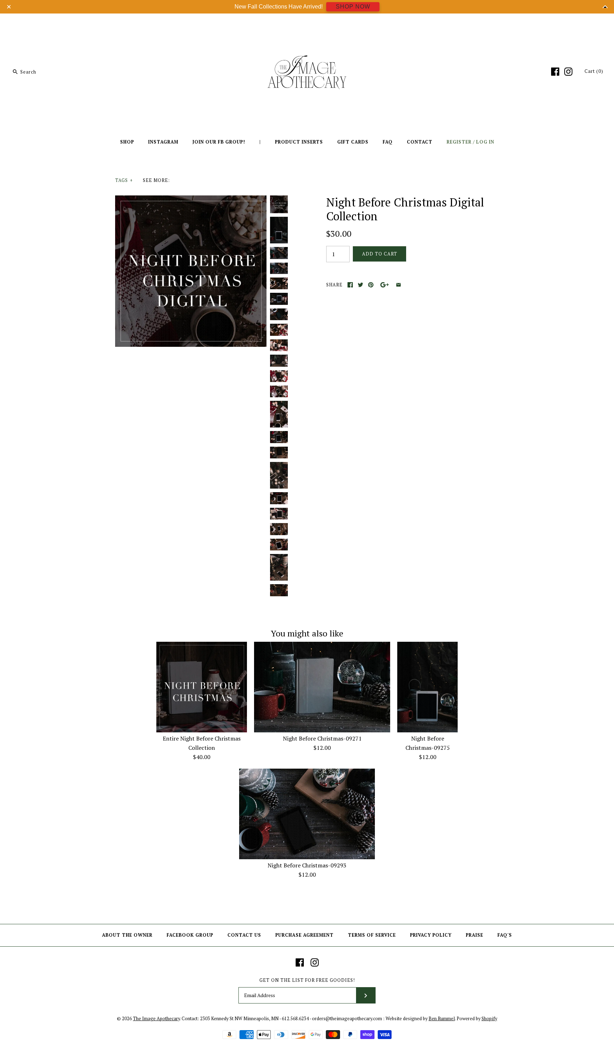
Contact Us (244, 935)
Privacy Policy (431, 935)
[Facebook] (555, 72)
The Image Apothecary (156, 1019)
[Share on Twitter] (360, 284)
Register (459, 142)
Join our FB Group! (219, 142)
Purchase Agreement (304, 935)
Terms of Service (372, 935)
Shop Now (353, 7)
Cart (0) (594, 71)
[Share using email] (398, 284)
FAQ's (504, 935)
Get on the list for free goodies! (307, 980)
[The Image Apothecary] (307, 24)
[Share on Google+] (384, 284)
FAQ (388, 142)
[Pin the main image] (370, 284)
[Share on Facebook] (350, 284)
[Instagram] (568, 72)
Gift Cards (352, 142)
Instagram (163, 142)
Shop (127, 142)
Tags (124, 180)
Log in (485, 142)
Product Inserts (299, 142)
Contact (419, 142)
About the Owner (127, 935)
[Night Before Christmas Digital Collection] (190, 200)
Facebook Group (190, 935)
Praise (474, 935)
